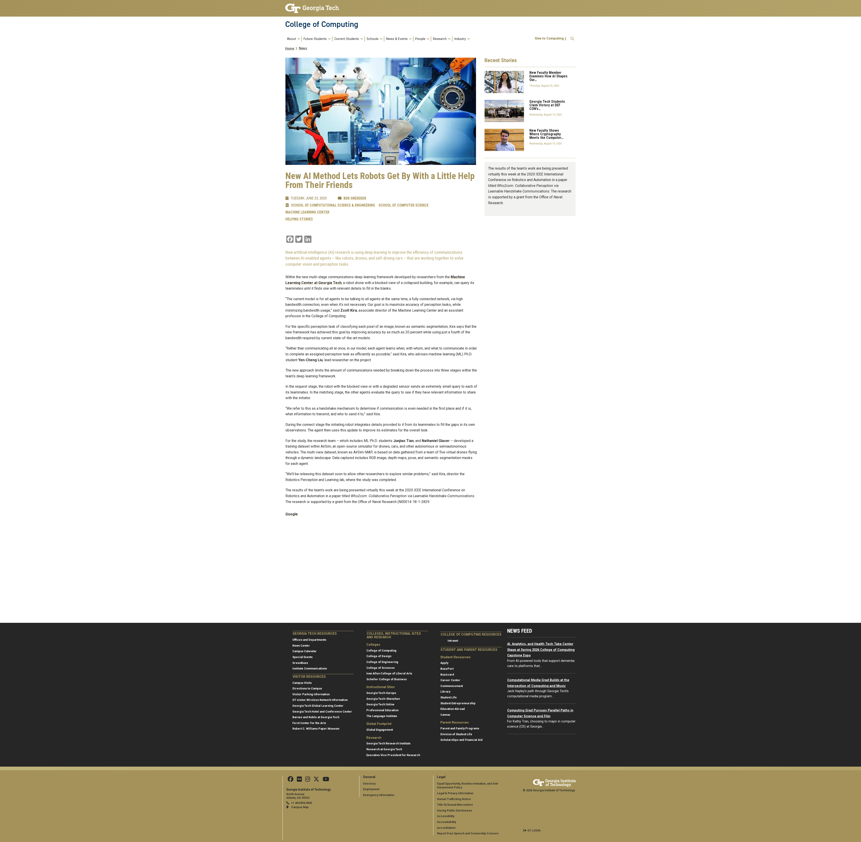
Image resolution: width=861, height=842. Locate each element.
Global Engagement (379, 729)
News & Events (397, 39)
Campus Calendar (304, 651)
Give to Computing (549, 38)
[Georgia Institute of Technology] (312, 6)
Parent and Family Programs (459, 728)
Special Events (302, 657)
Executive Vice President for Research (393, 755)
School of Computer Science (403, 205)
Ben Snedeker (355, 198)
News (303, 48)
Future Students (315, 39)
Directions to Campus (307, 688)
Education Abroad (452, 709)
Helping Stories (299, 219)
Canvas (445, 714)
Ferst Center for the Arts (309, 723)
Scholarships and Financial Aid (461, 739)
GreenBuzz (300, 663)
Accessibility (445, 816)
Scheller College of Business (386, 679)
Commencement (451, 686)
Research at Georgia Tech (384, 749)
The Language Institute (381, 716)
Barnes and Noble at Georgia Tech (315, 717)
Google (291, 514)
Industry (460, 39)
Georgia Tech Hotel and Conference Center (322, 711)
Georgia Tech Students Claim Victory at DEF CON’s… (547, 105)
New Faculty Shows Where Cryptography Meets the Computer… (546, 134)
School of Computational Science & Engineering (333, 205)
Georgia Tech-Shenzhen (383, 698)
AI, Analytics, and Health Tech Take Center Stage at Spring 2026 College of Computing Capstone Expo (541, 649)
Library (445, 691)
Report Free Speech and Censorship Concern (467, 833)
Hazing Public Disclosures (454, 810)
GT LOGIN (533, 830)
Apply (444, 663)
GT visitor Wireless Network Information (320, 700)
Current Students (346, 39)
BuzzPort (447, 668)
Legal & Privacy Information (455, 793)
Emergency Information (378, 795)
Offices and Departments (309, 639)
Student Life (448, 697)
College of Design (378, 656)
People (420, 39)
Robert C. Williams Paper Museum (315, 728)
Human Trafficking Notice (454, 799)
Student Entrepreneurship (458, 703)
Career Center (450, 680)
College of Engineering (382, 662)
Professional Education (382, 710)
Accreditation (446, 827)
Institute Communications (309, 668)
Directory (369, 783)
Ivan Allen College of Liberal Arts (389, 673)
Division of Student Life (456, 734)
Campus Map (300, 807)
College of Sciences (380, 667)
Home (289, 48)
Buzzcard (447, 674)
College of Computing (321, 24)
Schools (372, 39)
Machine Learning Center (307, 212)
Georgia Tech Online (380, 704)
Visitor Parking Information (311, 694)
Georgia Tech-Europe (381, 693)
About (291, 39)
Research (440, 39)
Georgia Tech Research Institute (388, 743)
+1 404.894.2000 (301, 803)
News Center (301, 645)
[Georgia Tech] (554, 782)
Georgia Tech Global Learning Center (318, 705)
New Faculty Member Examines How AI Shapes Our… (548, 76)
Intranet (453, 640)
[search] (572, 39)
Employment (371, 789)
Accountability (446, 822)
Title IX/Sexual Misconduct (455, 804)
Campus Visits (302, 683)
